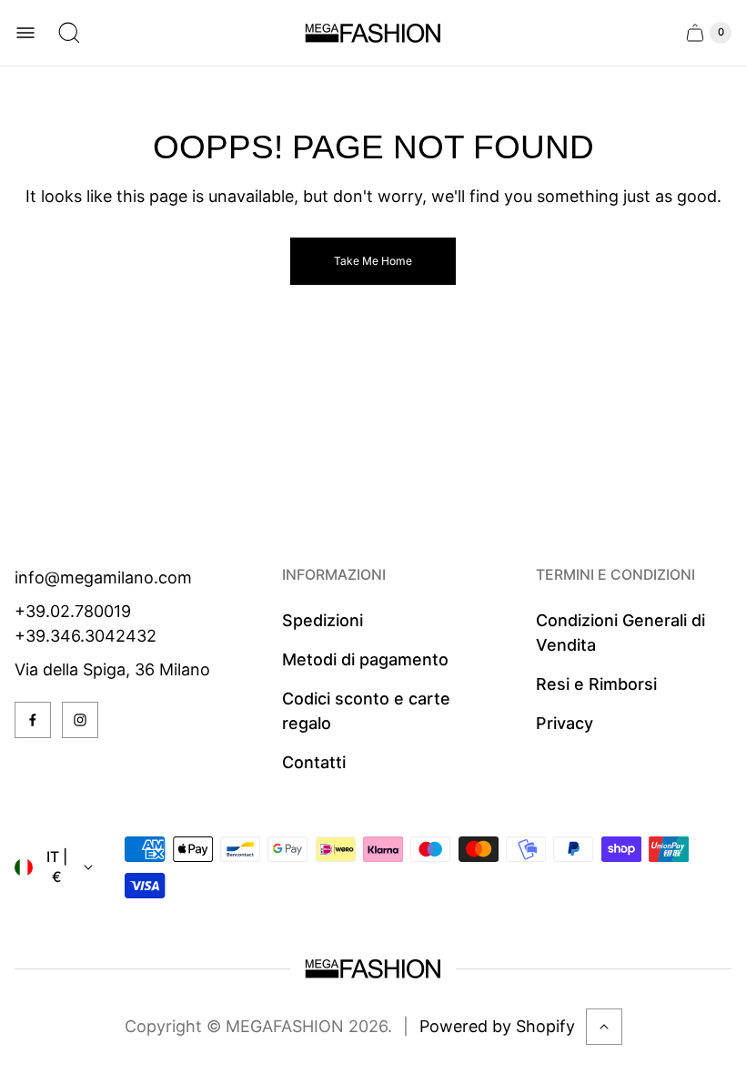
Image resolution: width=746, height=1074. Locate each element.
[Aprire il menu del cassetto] (25, 33)
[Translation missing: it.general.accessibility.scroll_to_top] (604, 1026)
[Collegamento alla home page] (373, 968)
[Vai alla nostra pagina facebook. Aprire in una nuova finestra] (33, 720)
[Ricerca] (69, 33)
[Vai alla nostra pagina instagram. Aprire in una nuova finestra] (80, 720)
